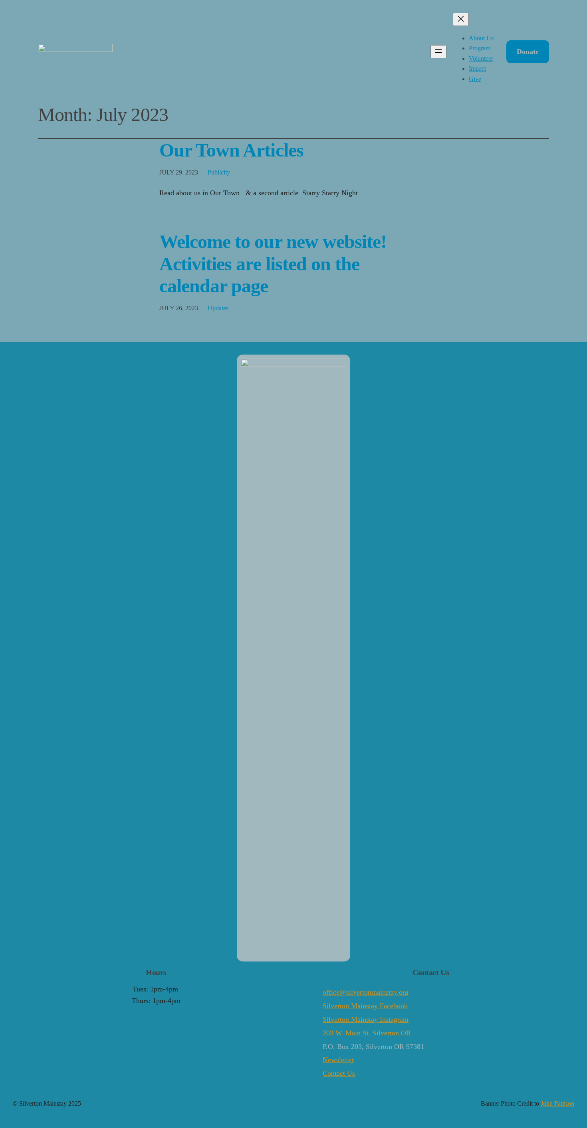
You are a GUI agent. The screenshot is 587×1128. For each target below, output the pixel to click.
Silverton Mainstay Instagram (366, 1019)
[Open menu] (438, 51)
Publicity (219, 172)
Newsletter (338, 1060)
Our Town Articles (231, 150)
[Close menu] (461, 19)
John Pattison (557, 1103)
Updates (218, 308)
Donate (528, 52)
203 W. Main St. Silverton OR (367, 1033)
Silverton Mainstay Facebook (365, 1006)
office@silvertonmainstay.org (366, 992)
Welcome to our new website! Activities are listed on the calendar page (273, 263)
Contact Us (339, 1073)
